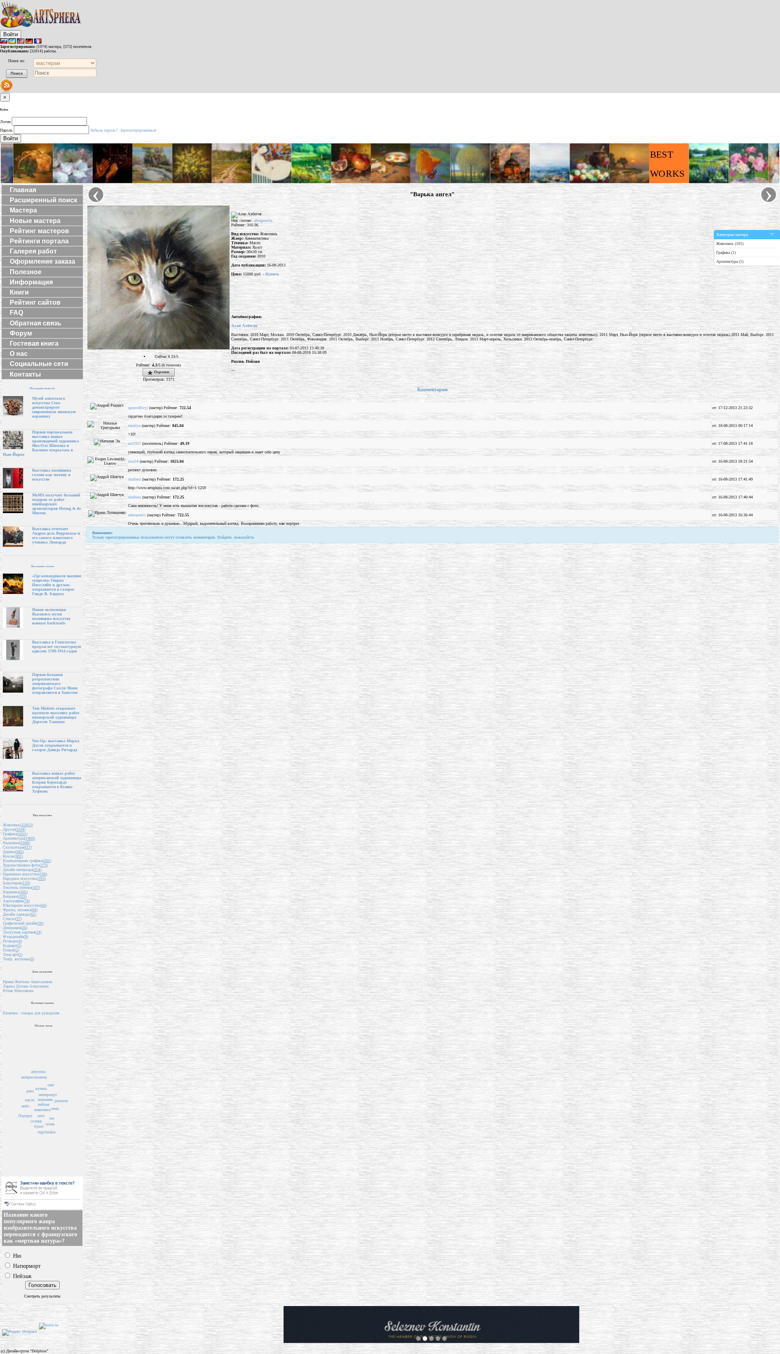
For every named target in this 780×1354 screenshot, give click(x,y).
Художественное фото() (25, 865)
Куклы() (13, 856)
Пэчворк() (12, 941)
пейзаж (44, 1104)
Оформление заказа (42, 261)
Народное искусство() (24, 878)
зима (54, 1108)
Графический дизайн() (23, 923)
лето (41, 1116)
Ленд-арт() (12, 954)
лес (51, 1118)
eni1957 (134, 443)
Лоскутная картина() (22, 932)
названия (45, 1099)
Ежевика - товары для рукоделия (31, 1013)
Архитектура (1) (729, 261)
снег (51, 1085)
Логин (5, 121)
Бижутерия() (16, 883)
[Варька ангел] (158, 348)
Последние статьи (42, 566)
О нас (19, 353)
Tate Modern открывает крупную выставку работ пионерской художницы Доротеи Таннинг (56, 715)
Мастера (23, 210)
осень (50, 1124)
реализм (61, 1100)
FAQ (16, 312)
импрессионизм (34, 1077)
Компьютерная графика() (27, 860)
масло (30, 1100)
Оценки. (161, 372)
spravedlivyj (138, 407)
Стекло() (12, 918)
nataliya (134, 425)
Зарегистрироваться (138, 130)
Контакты (25, 374)
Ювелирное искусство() (25, 905)
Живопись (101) (729, 243)
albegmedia (263, 220)
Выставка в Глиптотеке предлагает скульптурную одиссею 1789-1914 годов (56, 646)
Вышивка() (16, 843)
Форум (21, 333)
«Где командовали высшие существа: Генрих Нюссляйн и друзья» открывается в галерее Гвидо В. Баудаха (56, 585)
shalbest (134, 479)
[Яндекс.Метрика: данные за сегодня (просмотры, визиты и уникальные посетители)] (19, 1332)
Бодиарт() (12, 945)
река (30, 1091)
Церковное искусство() (25, 874)
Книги (19, 292)
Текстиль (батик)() (21, 887)
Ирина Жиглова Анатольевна (27, 981)
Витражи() (14, 896)
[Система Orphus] (42, 1207)
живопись (42, 1109)
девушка (38, 1071)
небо (25, 1106)
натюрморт (48, 1094)
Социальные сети (39, 363)
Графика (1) (726, 252)
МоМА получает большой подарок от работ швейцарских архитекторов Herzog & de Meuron (56, 504)
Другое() (14, 829)
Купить (272, 274)
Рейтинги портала (39, 241)
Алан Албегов (244, 325)
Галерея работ (33, 251)
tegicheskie (47, 1132)
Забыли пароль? (104, 130)
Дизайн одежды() (19, 914)
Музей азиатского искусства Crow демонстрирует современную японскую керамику (54, 407)
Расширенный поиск (43, 200)
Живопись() (18, 825)
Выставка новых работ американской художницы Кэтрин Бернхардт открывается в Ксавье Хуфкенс (56, 782)
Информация (31, 282)
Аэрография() (16, 901)
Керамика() (15, 892)
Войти (10, 34)
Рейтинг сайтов (35, 302)
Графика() (15, 834)
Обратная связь (35, 323)
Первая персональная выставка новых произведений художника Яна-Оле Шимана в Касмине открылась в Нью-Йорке (41, 443)
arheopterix (137, 515)
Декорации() (15, 927)
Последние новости (42, 388)
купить (41, 1088)
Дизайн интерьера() (22, 869)
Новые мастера (35, 220)
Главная (23, 189)
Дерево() (13, 851)
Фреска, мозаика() (20, 910)
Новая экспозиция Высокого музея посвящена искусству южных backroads (51, 616)
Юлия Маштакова (18, 990)
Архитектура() (19, 838)
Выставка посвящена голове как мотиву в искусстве (51, 474)
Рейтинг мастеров (39, 230)
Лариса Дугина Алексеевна (25, 986)
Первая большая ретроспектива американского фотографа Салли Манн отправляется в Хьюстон (55, 683)
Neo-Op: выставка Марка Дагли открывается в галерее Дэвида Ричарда (55, 745)
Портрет (25, 1116)
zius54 (133, 461)
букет (38, 1126)
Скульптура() (17, 847)
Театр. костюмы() (18, 959)
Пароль (6, 130)
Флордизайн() (15, 936)
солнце (36, 1121)
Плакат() (11, 950)
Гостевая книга (34, 343)
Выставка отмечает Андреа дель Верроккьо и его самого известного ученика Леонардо (56, 535)
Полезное (25, 272)
